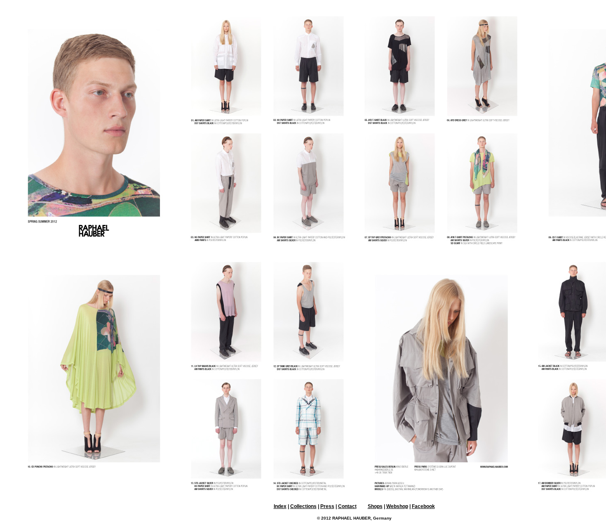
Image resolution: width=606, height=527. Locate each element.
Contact (347, 506)
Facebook (423, 506)
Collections (303, 506)
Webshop (397, 506)
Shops (375, 506)
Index (280, 506)
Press (327, 506)
